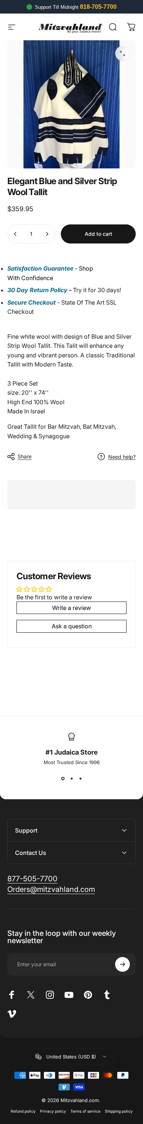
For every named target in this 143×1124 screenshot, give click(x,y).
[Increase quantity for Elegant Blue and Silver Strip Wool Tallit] (47, 234)
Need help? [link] (122, 457)
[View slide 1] (62, 778)
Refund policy (23, 1111)
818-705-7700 (98, 7)
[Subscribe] (122, 964)
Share (25, 456)
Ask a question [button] (72, 626)
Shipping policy (119, 1111)
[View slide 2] (71, 778)
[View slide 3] (80, 778)
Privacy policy (53, 1111)
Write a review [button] (71, 607)
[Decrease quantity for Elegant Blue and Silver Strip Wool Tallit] (15, 234)
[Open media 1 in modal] (122, 53)
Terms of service (85, 1111)
